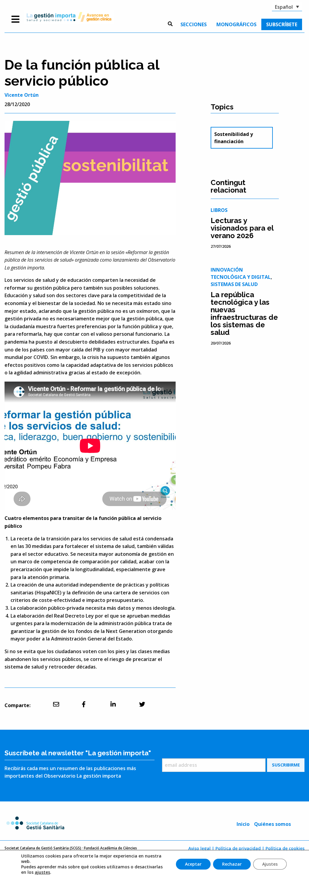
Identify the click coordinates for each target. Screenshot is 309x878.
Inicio (243, 824)
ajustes (42, 872)
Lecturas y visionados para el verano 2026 (242, 228)
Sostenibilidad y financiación (233, 138)
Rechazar (232, 864)
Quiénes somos (272, 824)
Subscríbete (281, 24)
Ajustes (270, 864)
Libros (219, 210)
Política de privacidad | (239, 848)
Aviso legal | (201, 848)
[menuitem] (194, 24)
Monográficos (236, 24)
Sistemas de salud (234, 284)
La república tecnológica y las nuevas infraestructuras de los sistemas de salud (244, 313)
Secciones (193, 24)
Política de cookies (285, 848)
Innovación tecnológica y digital (241, 273)
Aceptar (193, 864)
